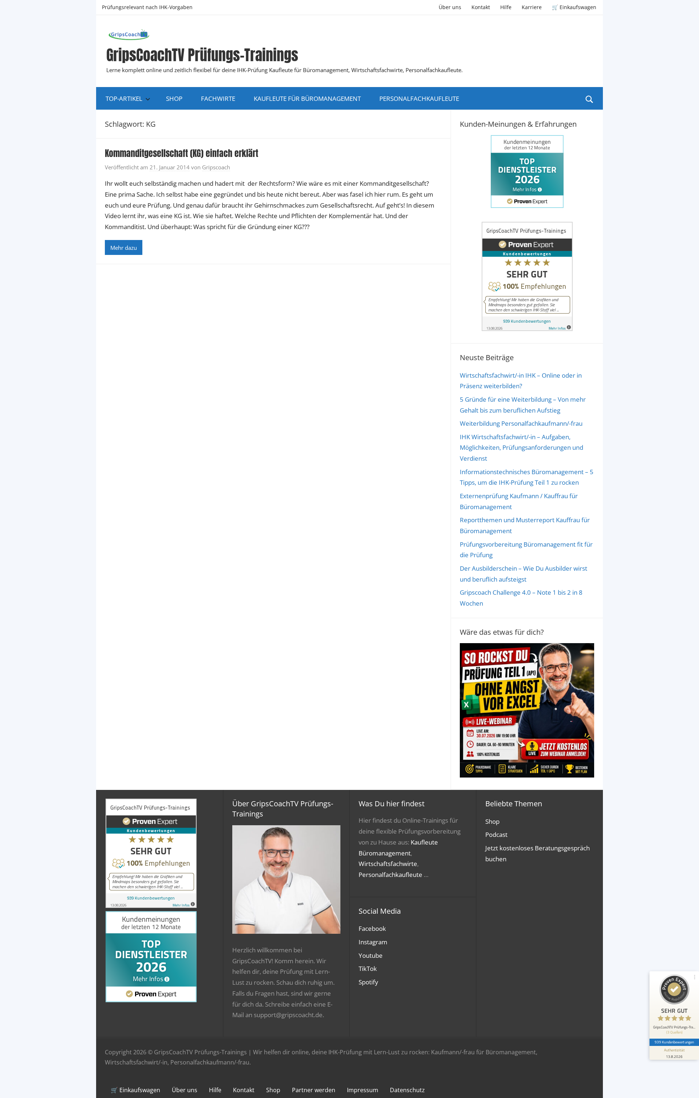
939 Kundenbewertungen (674, 1041)
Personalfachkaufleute (419, 98)
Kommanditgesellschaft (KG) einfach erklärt (181, 153)
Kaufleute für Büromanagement (307, 98)
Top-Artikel (124, 98)
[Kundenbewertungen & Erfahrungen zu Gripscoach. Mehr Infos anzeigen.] (527, 328)
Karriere (532, 7)
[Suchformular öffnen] (589, 98)
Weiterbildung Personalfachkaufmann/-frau (521, 423)
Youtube (371, 955)
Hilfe (506, 7)
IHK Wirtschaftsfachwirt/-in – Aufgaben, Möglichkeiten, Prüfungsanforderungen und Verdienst (521, 448)
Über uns (450, 7)
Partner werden (313, 1090)
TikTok (368, 968)
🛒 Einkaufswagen (574, 7)
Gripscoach (216, 167)
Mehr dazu (123, 247)
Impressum (362, 1090)
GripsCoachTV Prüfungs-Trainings (202, 55)
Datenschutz (407, 1090)
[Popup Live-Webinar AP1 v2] (527, 775)
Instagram (373, 942)
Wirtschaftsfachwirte (388, 863)
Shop (174, 98)
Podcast (496, 834)
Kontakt (480, 7)
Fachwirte (218, 98)
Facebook (372, 928)
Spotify (368, 982)
